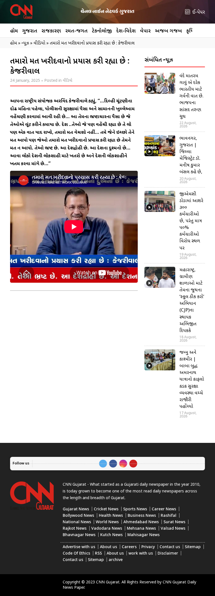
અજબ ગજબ (168, 31)
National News (77, 522)
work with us (140, 553)
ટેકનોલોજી (102, 31)
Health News (111, 515)
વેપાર (145, 31)
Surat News (174, 522)
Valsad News (173, 528)
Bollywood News (78, 515)
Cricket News (106, 509)
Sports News (135, 509)
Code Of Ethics (76, 553)
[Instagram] (123, 464)
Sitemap (193, 547)
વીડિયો (67, 80)
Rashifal (168, 515)
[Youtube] (133, 464)
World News (107, 522)
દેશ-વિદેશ (126, 31)
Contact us (170, 547)
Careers (129, 547)
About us (108, 547)
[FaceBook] (113, 464)
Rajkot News (75, 528)
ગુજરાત (29, 31)
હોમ (14, 31)
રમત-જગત (76, 31)
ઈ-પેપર (198, 12)
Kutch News (111, 535)
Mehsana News (141, 528)
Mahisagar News (143, 535)
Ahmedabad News (141, 522)
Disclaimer (168, 553)
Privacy (148, 547)
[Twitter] (103, 464)
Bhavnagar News (79, 535)
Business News (142, 515)
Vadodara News (106, 528)
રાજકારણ (51, 31)
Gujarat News (76, 509)
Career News (164, 509)
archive (116, 560)
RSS (98, 553)
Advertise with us (79, 547)
